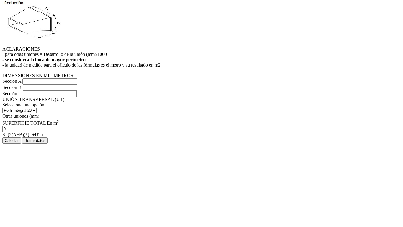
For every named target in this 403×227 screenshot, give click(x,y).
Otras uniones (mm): (22, 116)
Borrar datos (34, 140)
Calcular (12, 140)
